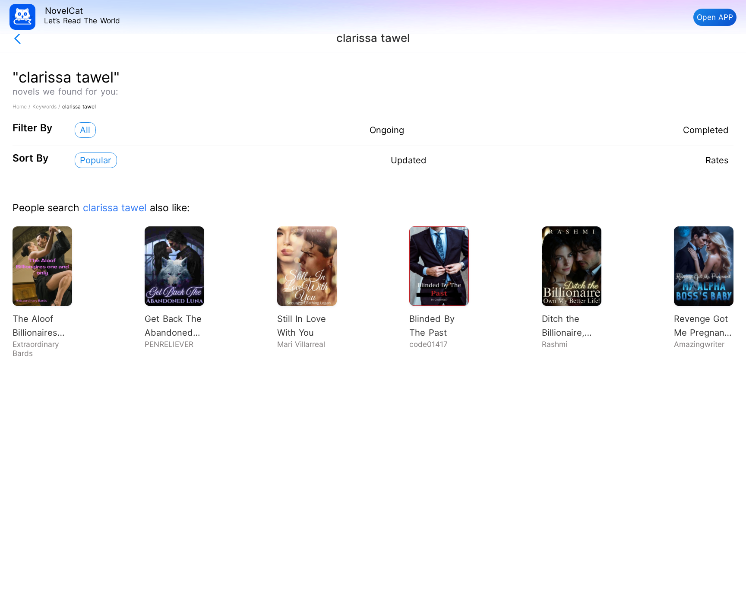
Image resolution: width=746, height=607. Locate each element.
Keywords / (47, 106)
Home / (22, 106)
